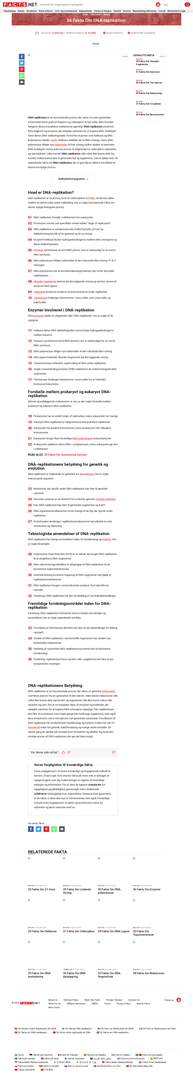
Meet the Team (92, 1000)
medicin (106, 539)
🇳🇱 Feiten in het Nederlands (152, 1062)
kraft (54, 140)
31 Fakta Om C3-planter (148, 103)
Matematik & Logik (176, 11)
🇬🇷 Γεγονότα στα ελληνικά (130, 1058)
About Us (53, 1000)
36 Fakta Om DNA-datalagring (74, 975)
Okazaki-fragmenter (45, 281)
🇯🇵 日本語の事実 (61, 1062)
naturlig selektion (106, 499)
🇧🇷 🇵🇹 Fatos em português (148, 1055)
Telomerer (39, 291)
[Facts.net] (20, 4)
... (188, 11)
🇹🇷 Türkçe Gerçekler (25, 1069)
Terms (107, 1003)
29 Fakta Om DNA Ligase (114, 931)
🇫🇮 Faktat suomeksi (74, 1058)
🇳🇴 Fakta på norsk (50, 1058)
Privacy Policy (123, 1003)
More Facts (54, 1007)
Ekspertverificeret (114, 33)
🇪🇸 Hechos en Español (95, 1055)
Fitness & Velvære (102, 11)
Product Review (114, 1000)
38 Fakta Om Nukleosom (148, 973)
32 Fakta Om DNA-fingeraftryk (109, 975)
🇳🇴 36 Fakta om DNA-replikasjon (31, 1032)
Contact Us (134, 1000)
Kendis (21, 11)
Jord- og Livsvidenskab (66, 11)
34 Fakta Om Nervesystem (150, 114)
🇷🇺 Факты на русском (76, 1066)
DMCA (95, 1003)
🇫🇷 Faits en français (68, 1055)
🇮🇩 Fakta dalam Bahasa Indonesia (31, 1062)
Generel (117, 11)
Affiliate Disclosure (76, 1003)
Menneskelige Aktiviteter (145, 11)
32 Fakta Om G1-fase (41, 889)
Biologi (107, 14)
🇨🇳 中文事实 (47, 1069)
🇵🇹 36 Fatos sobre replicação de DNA (71, 1032)
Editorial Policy (71, 1000)
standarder (94, 784)
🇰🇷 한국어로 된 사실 (86, 1062)
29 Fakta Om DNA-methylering (39, 975)
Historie (127, 11)
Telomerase (40, 297)
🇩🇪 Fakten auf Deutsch (41, 1055)
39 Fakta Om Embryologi (149, 93)
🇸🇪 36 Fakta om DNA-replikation (112, 1032)
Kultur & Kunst (46, 11)
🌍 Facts (19, 1055)
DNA (92, 198)
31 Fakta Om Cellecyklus (78, 931)
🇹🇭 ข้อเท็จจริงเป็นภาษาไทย (107, 1066)
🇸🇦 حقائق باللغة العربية (100, 1058)
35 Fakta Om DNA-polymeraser (109, 891)
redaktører (40, 793)
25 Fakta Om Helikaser (42, 931)
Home (85, 14)
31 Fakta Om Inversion (148, 72)
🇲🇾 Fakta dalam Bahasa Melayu (117, 1062)
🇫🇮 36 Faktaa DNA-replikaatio (77, 1028)
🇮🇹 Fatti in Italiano (121, 1055)
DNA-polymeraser (82, 438)
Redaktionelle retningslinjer (143, 33)
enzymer (39, 315)
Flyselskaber (10, 11)
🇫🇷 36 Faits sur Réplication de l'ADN (115, 1028)
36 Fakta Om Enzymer (147, 889)
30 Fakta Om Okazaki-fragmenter (147, 63)
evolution (88, 473)
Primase (38, 250)
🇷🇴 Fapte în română (49, 1066)
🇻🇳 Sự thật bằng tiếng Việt (139, 1066)
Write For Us (54, 1003)
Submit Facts (143, 1003)
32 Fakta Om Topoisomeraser (143, 933)
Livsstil (162, 11)
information (108, 691)
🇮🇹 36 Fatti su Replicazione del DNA (157, 1028)
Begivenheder (85, 11)
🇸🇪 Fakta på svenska (25, 1058)
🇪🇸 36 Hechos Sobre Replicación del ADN (35, 1028)
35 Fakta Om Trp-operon (149, 82)
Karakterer (32, 11)
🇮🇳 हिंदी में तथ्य (156, 1058)
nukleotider (61, 144)
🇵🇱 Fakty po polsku (24, 1066)
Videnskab (95, 14)
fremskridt (34, 727)
